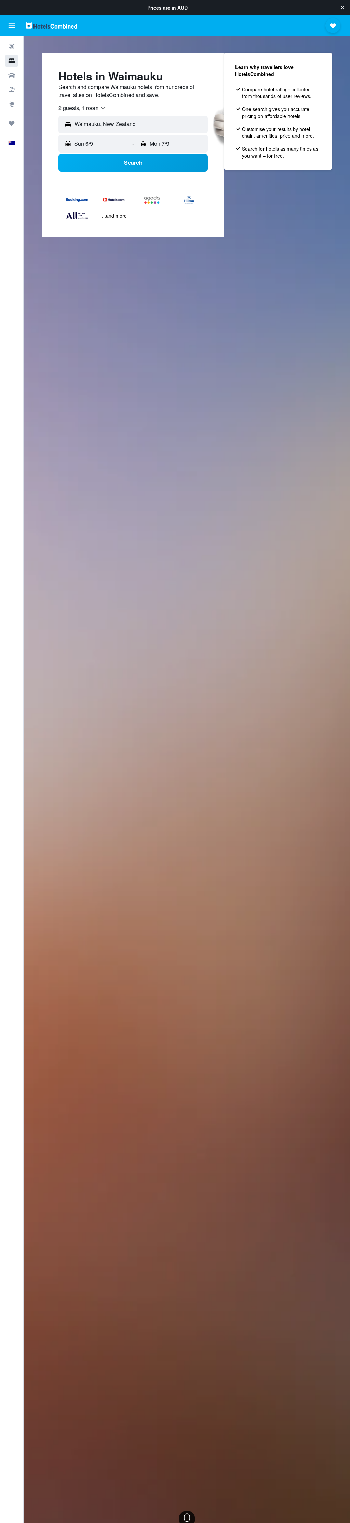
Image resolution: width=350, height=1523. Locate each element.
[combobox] (82, 108)
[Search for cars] (12, 75)
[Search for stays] (12, 61)
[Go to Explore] (12, 104)
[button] (342, 7)
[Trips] (12, 123)
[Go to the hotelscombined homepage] (51, 25)
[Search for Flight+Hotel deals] (12, 89)
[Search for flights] (12, 46)
